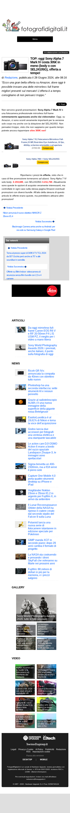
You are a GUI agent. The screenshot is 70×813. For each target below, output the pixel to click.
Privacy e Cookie (25, 749)
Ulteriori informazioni (38, 772)
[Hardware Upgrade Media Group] (37, 746)
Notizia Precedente (14, 207)
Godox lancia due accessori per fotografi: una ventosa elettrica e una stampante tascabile (42, 433)
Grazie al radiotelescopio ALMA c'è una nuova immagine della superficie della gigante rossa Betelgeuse (42, 405)
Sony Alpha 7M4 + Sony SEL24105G (42, 159)
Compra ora (48, 148)
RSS (28, 752)
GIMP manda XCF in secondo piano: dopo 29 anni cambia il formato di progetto (42, 544)
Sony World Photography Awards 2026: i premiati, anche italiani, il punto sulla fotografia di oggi (42, 350)
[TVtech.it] (49, 740)
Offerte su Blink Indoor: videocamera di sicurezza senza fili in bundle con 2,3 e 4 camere (24, 275)
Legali (13, 749)
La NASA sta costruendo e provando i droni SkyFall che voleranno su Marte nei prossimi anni (42, 559)
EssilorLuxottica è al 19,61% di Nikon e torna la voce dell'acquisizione (42, 420)
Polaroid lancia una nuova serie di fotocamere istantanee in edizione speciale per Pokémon (42, 528)
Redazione (61, 749)
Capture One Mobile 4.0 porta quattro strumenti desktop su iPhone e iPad (42, 480)
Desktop (27, 759)
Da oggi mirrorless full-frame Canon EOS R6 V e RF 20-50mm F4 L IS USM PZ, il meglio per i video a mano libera (42, 333)
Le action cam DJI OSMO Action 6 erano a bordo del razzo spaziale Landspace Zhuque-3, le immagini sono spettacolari (42, 451)
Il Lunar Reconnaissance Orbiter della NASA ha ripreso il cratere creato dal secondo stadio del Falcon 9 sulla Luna (42, 511)
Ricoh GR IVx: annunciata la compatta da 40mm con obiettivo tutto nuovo (41, 375)
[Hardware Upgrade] (32, 740)
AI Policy (39, 749)
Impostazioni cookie (41, 752)
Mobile (44, 759)
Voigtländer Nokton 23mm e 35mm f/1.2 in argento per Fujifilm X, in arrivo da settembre (42, 495)
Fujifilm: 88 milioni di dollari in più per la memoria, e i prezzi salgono (40, 573)
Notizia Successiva (43, 221)
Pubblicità (49, 749)
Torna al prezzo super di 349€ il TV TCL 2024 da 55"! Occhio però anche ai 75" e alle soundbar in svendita (26, 256)
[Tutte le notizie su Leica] (36, 296)
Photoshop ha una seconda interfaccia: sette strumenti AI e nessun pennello (42, 390)
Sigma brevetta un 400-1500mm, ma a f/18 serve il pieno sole (42, 467)
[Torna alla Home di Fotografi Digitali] (35, 31)
